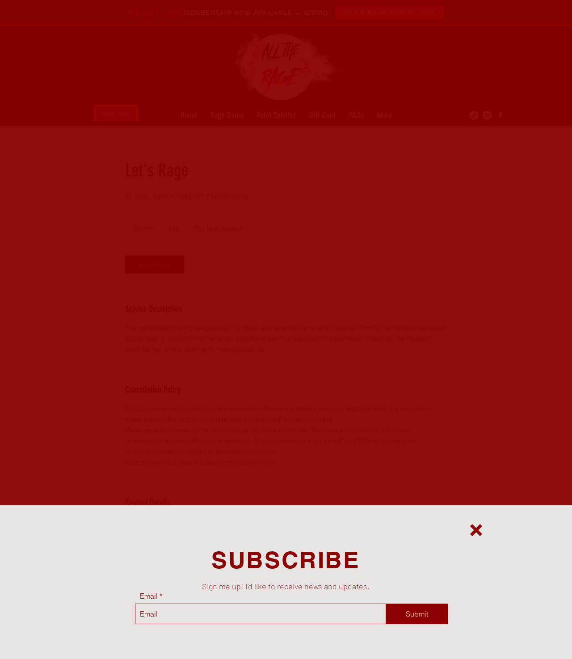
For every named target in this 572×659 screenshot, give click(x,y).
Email (149, 596)
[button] (476, 530)
